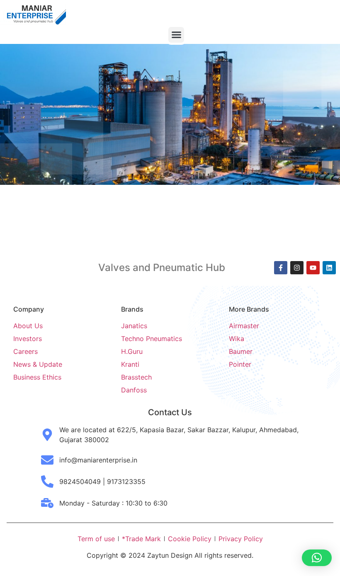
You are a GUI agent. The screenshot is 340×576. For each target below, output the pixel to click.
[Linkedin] (329, 267)
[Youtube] (313, 267)
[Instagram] (297, 267)
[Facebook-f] (280, 267)
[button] (176, 35)
